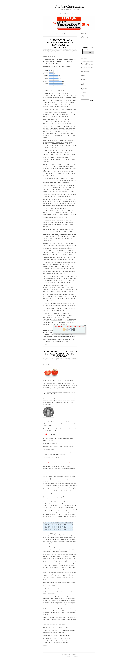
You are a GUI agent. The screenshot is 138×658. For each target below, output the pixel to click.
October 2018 (84, 89)
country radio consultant (58, 49)
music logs (55, 50)
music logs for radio (60, 50)
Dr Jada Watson (65, 49)
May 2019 (83, 84)
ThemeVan (68, 655)
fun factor (69, 49)
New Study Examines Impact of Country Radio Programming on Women (59, 462)
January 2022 (84, 78)
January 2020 (84, 80)
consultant (52, 49)
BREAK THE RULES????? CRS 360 (87, 67)
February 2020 (84, 79)
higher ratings (47, 50)
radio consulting (54, 360)
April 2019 (83, 85)
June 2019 (83, 83)
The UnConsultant (69, 6)
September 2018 (84, 91)
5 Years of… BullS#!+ (85, 63)
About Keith (66, 13)
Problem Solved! (84, 62)
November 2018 (84, 88)
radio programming (52, 51)
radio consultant (49, 360)
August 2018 (84, 92)
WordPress (76, 655)
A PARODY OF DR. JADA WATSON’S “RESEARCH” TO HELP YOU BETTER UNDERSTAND (60, 44)
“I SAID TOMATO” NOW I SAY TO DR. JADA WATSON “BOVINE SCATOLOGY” (60, 354)
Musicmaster (72, 50)
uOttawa (66, 51)
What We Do (74, 13)
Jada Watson (48, 359)
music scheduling (66, 50)
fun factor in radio (71, 358)
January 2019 (84, 87)
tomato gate (58, 51)
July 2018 (83, 93)
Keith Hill (51, 50)
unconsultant (62, 51)
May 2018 (83, 96)
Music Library (45, 49)
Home (60, 13)
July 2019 (83, 82)
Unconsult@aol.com (84, 37)
